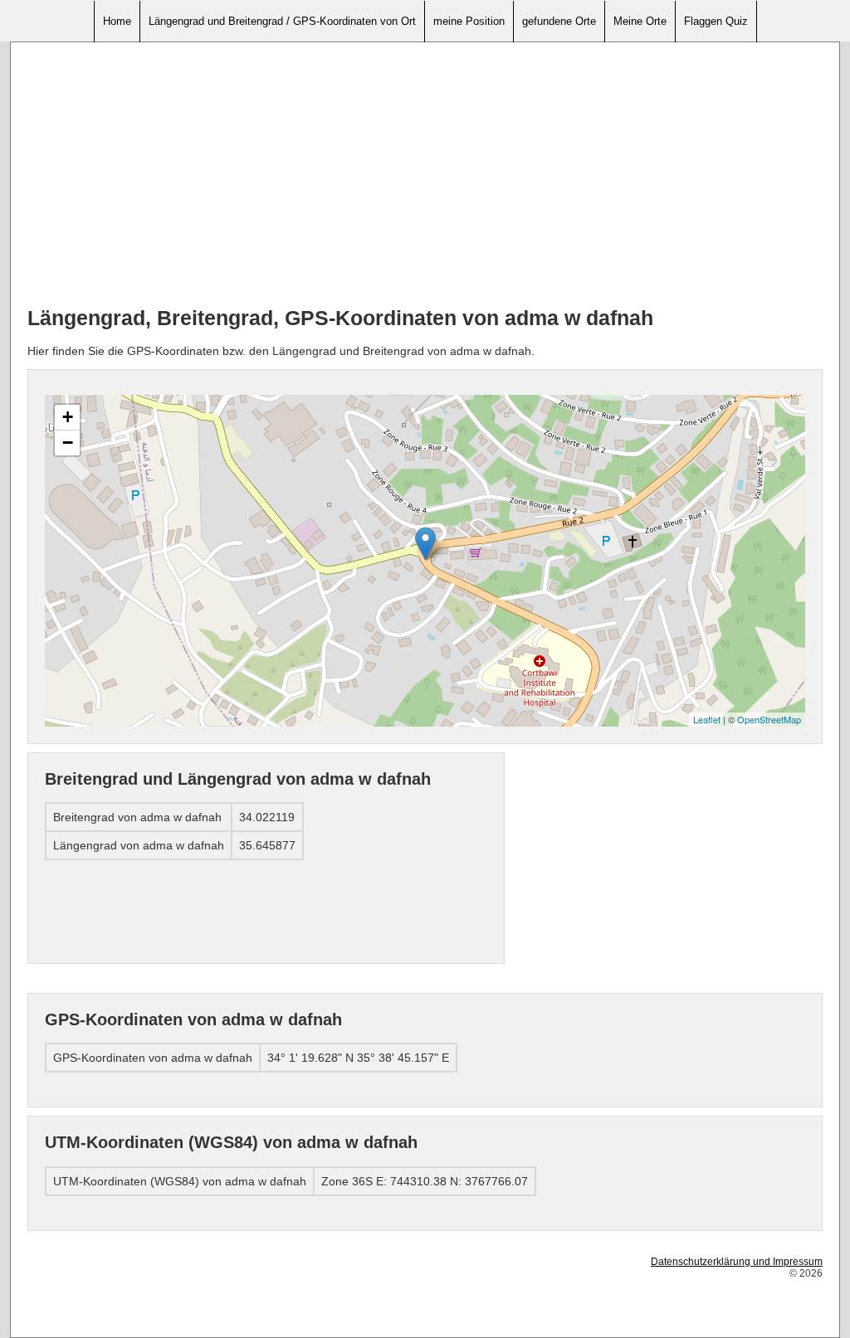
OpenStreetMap (769, 719)
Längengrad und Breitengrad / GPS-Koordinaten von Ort (282, 21)
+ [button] (67, 416)
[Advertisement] (425, 175)
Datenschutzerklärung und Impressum (737, 1261)
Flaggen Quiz (716, 21)
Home (117, 21)
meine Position (469, 21)
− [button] (67, 442)
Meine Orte (640, 21)
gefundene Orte (559, 21)
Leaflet (707, 719)
